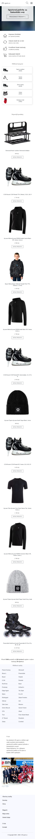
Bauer (4, 677)
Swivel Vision (22, 707)
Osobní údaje (6, 817)
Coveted (21, 721)
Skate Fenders (23, 697)
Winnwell (21, 670)
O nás (4, 823)
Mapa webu (5, 813)
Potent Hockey (6, 670)
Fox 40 (21, 694)
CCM (3, 680)
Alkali (20, 711)
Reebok (21, 680)
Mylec (3, 694)
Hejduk (21, 677)
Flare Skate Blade (24, 714)
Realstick (21, 718)
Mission (21, 704)
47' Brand (5, 718)
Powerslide (22, 673)
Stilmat (4, 701)
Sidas (3, 721)
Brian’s (4, 673)
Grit (20, 701)
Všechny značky (7, 796)
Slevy (4, 804)
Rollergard (5, 697)
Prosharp (4, 687)
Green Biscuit (6, 707)
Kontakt (4, 827)
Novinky (4, 800)
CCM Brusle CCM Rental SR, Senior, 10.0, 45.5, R (17, 464)
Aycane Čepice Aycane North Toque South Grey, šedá (17, 599)
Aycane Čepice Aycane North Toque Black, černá (17, 420)
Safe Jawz (5, 704)
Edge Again (5, 690)
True (3, 714)
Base (20, 683)
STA (3, 711)
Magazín (4, 810)
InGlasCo (21, 687)
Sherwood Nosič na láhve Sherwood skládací (17, 150)
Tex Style (21, 690)
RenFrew (4, 683)
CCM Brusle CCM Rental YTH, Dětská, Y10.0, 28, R (18, 194)
